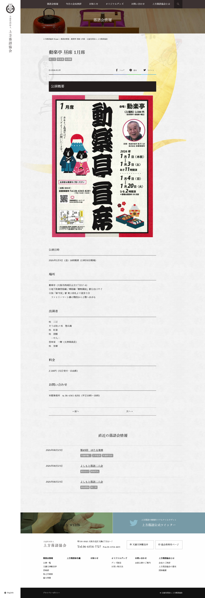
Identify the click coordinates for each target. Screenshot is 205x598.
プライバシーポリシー (51, 593)
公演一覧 (47, 563)
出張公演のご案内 (143, 563)
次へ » (129, 411)
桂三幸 (94, 487)
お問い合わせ (138, 4)
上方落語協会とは (161, 4)
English (10, 593)
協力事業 (47, 578)
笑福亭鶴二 (86, 456)
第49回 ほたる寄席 (91, 450)
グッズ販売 (116, 563)
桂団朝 (68, 59)
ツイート (150, 70)
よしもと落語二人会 (91, 466)
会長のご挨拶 (164, 563)
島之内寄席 (48, 574)
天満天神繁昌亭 (139, 544)
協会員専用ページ (168, 544)
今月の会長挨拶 (73, 4)
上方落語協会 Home (51, 39)
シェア (122, 70)
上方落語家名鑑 (73, 558)
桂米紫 (60, 59)
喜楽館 (46, 570)
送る (135, 70)
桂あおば (85, 471)
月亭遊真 (97, 456)
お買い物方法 (117, 567)
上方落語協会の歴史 (167, 567)
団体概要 (163, 570)
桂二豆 (52, 59)
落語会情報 (52, 4)
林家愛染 (85, 487)
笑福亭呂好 (108, 456)
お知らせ (93, 4)
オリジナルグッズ (115, 4)
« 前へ (76, 411)
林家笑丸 (95, 471)
